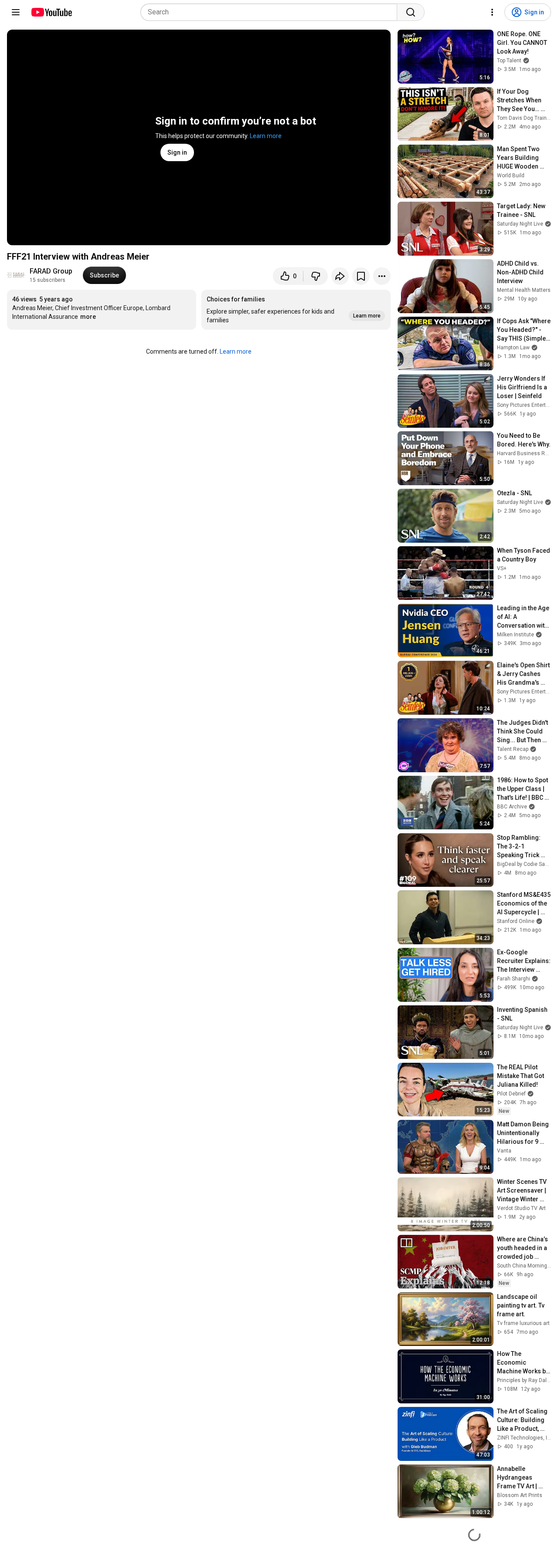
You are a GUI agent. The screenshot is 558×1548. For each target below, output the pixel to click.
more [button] (88, 316)
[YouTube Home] (51, 12)
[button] (296, 310)
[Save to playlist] (361, 276)
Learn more (266, 135)
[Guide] (15, 12)
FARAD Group (51, 271)
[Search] (411, 12)
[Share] (340, 276)
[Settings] (492, 12)
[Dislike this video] (315, 276)
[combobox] (271, 12)
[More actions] (382, 276)
